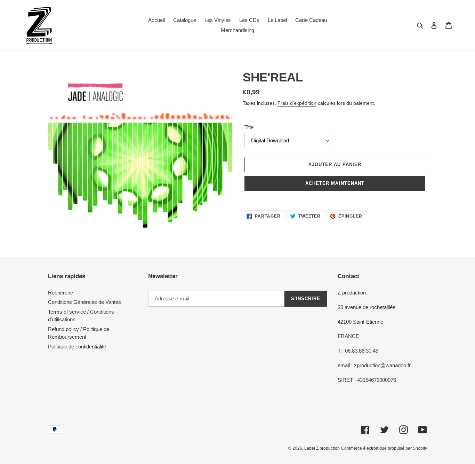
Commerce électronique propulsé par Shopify (384, 448)
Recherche (60, 293)
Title (248, 127)
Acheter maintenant (334, 183)
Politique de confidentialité (77, 346)
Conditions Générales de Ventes (84, 302)
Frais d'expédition (296, 103)
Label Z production (322, 448)
